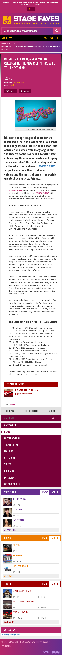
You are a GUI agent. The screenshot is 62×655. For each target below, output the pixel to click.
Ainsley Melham (19, 499)
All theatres (9, 622)
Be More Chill (19, 555)
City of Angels (19, 544)
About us (47, 641)
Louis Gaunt (18, 509)
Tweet (12, 91)
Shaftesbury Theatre (22, 590)
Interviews (10, 477)
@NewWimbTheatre (25, 394)
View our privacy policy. (31, 4)
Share (26, 91)
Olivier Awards (12, 438)
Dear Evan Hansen (20, 565)
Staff (12, 85)
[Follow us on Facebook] (58, 38)
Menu (4, 38)
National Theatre (20, 611)
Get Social (9, 458)
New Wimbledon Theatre (26, 390)
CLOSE (31, 9)
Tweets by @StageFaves (10, 634)
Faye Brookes (18, 519)
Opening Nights (12, 484)
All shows (8, 576)
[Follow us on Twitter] (52, 38)
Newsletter (46, 38)
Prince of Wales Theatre (23, 601)
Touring (12, 405)
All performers (10, 530)
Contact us (6, 646)
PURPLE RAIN (46, 166)
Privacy (39, 641)
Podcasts (9, 471)
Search (53, 418)
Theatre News (18, 83)
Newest (45, 492)
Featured (54, 492)
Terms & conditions (27, 641)
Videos (7, 464)
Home (7, 431)
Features (8, 451)
